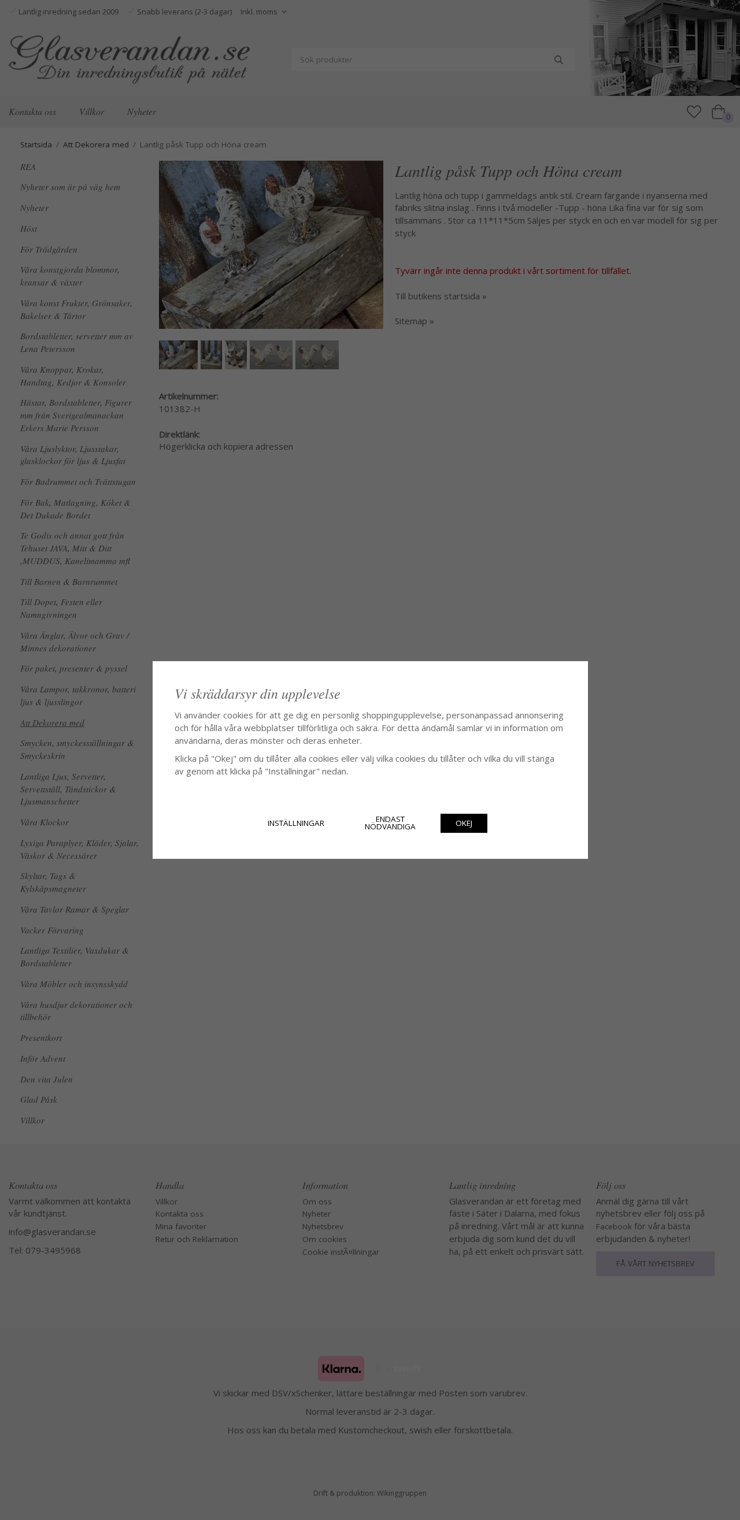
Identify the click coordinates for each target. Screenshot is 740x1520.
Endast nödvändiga (390, 823)
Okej (464, 823)
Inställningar (296, 823)
